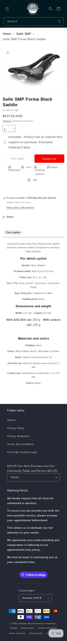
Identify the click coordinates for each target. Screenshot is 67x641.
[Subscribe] (56, 477)
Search (11, 420)
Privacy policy (36, 633)
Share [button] (10, 216)
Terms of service (17, 633)
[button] (7, 9)
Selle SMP (23, 34)
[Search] (59, 21)
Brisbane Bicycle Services (31, 623)
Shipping (7, 121)
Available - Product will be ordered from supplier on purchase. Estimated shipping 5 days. (35, 142)
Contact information (47, 628)
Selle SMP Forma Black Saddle (24, 39)
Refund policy (27, 628)
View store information (20, 207)
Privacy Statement (18, 436)
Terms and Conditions (20, 444)
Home (7, 34)
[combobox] (33, 21)
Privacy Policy (15, 428)
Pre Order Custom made (22, 452)
